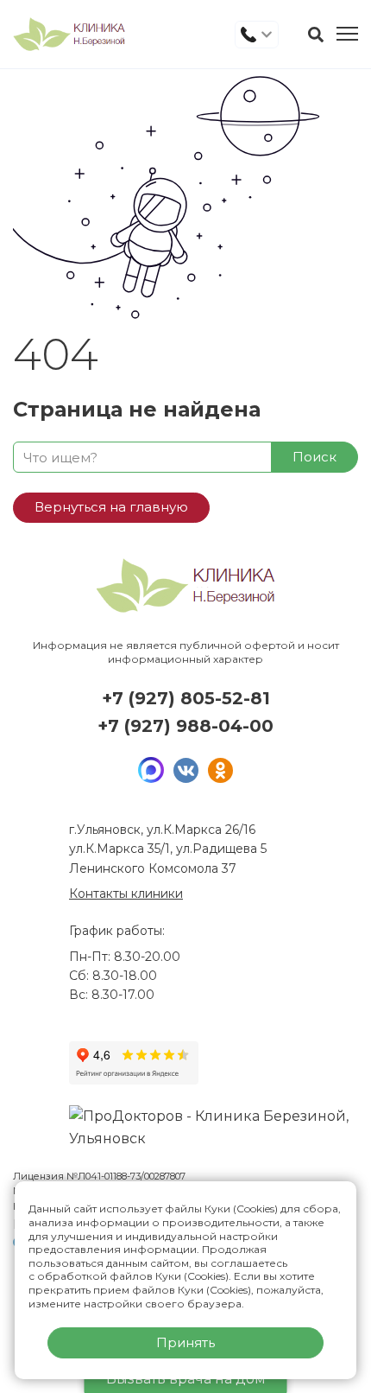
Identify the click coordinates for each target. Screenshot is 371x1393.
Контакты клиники (126, 893)
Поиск (314, 456)
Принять (185, 1342)
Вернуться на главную (111, 507)
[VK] (185, 770)
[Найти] (316, 34)
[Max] (151, 770)
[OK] (220, 770)
